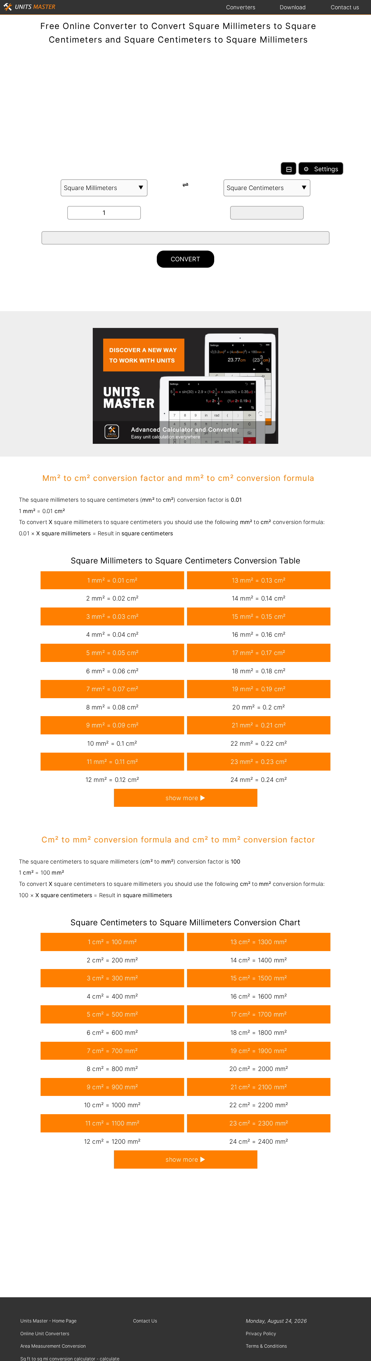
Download (293, 7)
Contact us (345, 7)
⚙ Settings (320, 169)
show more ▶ (185, 798)
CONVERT (185, 259)
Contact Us (145, 1321)
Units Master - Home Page (48, 1321)
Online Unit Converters (44, 1333)
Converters (240, 7)
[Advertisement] (185, 106)
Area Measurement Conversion (53, 1346)
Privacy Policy (261, 1333)
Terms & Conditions (266, 1346)
